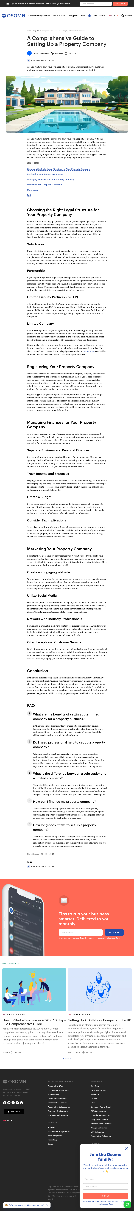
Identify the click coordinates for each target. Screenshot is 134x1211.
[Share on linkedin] (49, 854)
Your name (89, 1179)
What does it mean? (35, 1205)
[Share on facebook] (41, 854)
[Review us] (21, 1102)
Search (128, 15)
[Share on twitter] (45, 854)
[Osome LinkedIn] (17, 1102)
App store (16, 1112)
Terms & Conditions (87, 938)
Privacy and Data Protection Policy (108, 938)
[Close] (47, 1205)
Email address (66, 932)
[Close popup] (126, 1148)
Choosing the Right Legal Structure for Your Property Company (58, 169)
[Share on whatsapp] (53, 854)
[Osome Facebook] (4, 1102)
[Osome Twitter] (8, 1102)
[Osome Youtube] (13, 1102)
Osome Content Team (41, 53)
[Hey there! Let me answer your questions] (127, 1204)
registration (89, 351)
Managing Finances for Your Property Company (50, 179)
